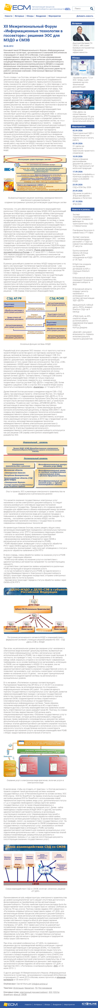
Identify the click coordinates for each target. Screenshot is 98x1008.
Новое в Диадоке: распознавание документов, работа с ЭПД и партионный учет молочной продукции (83, 163)
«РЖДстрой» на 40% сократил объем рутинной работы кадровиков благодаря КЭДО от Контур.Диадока (83, 322)
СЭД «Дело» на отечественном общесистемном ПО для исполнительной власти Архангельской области (83, 116)
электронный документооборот (34, 992)
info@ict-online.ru (39, 984)
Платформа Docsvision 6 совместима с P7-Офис (83, 231)
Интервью (19, 16)
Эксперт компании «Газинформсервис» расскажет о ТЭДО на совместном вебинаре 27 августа (83, 241)
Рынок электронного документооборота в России (28, 251)
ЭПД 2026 (77, 204)
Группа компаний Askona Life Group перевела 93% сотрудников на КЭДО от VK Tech (82, 255)
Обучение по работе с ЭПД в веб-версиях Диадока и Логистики (82, 195)
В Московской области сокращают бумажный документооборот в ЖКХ (83, 281)
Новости (8, 16)
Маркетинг (29, 988)
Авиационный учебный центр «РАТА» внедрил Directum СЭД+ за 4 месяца (83, 308)
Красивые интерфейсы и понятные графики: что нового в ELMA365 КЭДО (83, 177)
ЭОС (50, 992)
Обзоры (30, 16)
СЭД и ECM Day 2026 (82, 187)
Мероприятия (55, 16)
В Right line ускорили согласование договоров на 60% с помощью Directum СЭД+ (82, 268)
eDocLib (17, 994)
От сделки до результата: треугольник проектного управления (83, 149)
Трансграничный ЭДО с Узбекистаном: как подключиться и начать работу (83, 136)
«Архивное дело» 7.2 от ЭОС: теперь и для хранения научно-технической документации (83, 82)
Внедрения (41, 16)
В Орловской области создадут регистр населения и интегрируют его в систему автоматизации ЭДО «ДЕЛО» (83, 295)
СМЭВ (24, 994)
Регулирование (45, 988)
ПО (36, 988)
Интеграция (18, 988)
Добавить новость (85, 16)
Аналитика (38, 387)
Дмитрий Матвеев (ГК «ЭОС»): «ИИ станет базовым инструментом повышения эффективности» (83, 48)
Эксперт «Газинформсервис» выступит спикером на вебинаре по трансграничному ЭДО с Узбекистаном (83, 220)
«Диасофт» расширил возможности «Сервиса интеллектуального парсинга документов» (83, 335)
